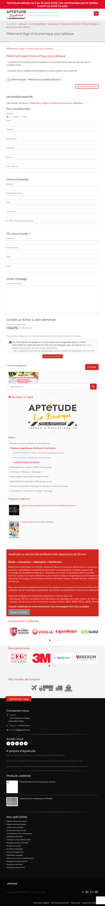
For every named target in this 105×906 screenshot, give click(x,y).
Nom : (9, 120)
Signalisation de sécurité (14, 864)
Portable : (10, 148)
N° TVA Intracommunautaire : (20, 221)
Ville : (9, 256)
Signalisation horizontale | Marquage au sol (31, 481)
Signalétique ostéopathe (14, 855)
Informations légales (41, 903)
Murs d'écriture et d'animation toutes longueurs (32, 457)
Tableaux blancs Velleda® (14, 827)
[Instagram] (26, 743)
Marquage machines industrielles (17, 843)
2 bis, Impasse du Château (19, 718)
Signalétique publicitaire (14, 836)
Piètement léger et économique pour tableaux (37, 782)
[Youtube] (21, 743)
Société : (10, 184)
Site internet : (12, 166)
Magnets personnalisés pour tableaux (37, 522)
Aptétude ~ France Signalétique (32, 24)
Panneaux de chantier (13, 846)
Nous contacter (19, 612)
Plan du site (75, 903)
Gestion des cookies (90, 903)
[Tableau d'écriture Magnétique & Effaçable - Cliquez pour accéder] (12, 802)
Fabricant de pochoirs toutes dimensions (20, 858)
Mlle (25, 117)
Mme (16, 117)
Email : (10, 157)
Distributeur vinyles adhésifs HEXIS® (18, 839)
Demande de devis (88, 86)
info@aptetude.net (22, 730)
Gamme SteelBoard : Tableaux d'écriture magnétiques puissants (39, 453)
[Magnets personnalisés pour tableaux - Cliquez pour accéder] (14, 529)
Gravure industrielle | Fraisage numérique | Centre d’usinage (39, 486)
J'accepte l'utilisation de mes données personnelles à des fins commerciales (44, 336)
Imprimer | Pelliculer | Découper (26, 472)
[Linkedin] (17, 743)
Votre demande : (14, 283)
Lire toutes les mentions (52, 356)
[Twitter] (13, 743)
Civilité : (10, 113)
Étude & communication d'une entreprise (30, 443)
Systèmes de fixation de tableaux (27, 462)
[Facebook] (8, 743)
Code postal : (13, 247)
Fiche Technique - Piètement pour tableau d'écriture (36, 79)
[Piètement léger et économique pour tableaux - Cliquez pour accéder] (12, 787)
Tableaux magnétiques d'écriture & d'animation (33, 448)
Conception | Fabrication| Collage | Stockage (31, 491)
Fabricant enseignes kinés (15, 852)
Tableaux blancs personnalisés (16, 821)
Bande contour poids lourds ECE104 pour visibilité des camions (49, 505)
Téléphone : (12, 139)
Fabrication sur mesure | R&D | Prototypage (31, 467)
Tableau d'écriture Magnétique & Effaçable (35, 798)
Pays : (9, 266)
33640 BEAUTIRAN (16, 721)
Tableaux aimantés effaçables (16, 824)
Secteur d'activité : (15, 193)
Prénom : (10, 129)
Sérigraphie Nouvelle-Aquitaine (16, 861)
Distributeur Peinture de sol (15, 867)
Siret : (9, 202)
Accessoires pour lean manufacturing (19, 833)
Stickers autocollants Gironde (16, 830)
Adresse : (11, 238)
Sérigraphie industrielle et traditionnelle (30, 476)
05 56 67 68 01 (24, 725)
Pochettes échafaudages (14, 849)
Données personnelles (60, 903)
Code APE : (11, 211)
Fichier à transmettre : (16, 324)
